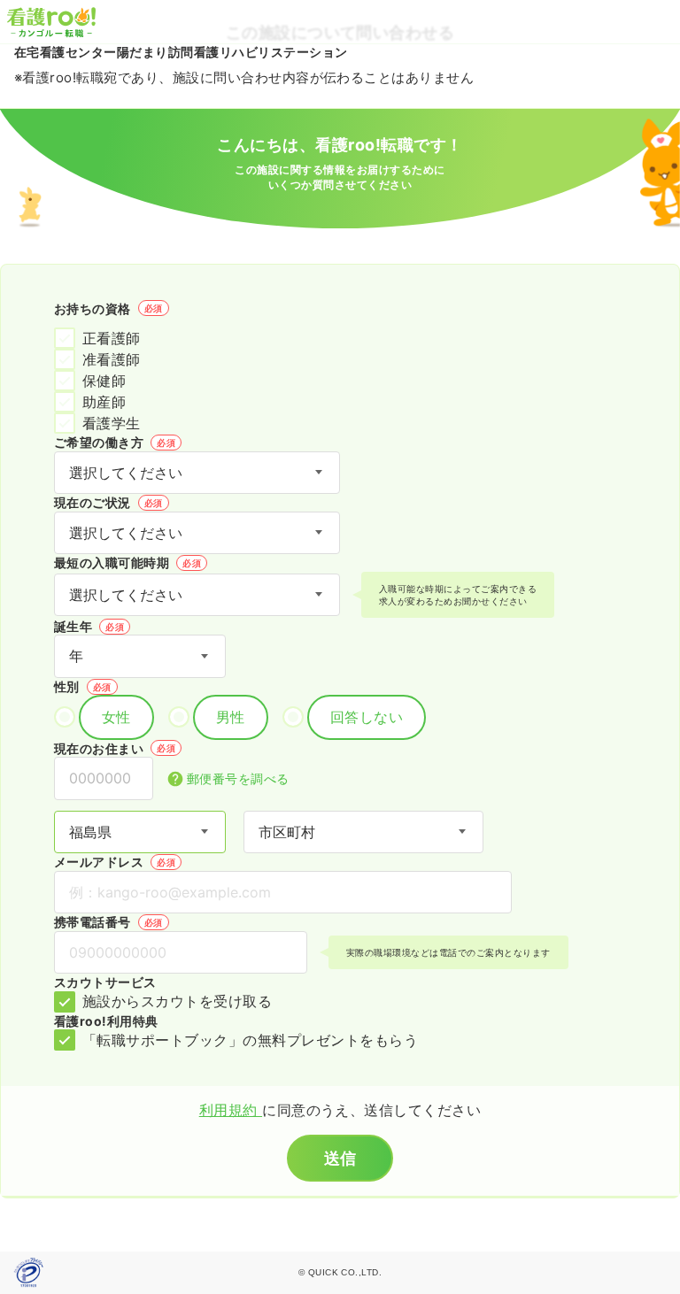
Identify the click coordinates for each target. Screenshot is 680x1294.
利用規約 (230, 1110)
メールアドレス (114, 861)
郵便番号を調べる (238, 778)
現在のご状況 (108, 502)
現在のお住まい (114, 748)
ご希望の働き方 (114, 442)
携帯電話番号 (108, 921)
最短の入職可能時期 (127, 562)
